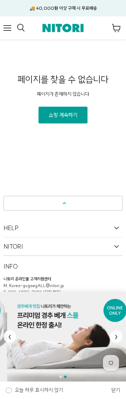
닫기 (115, 390)
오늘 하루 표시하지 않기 (39, 390)
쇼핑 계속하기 (63, 115)
